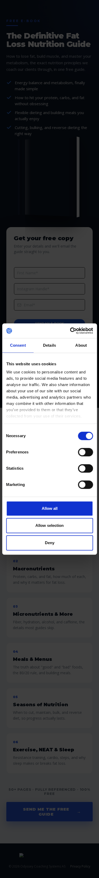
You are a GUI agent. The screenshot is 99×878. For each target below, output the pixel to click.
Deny (49, 542)
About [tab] (81, 345)
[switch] (85, 452)
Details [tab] (49, 345)
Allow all (50, 508)
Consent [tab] (18, 345)
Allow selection (49, 525)
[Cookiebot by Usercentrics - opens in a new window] (70, 330)
